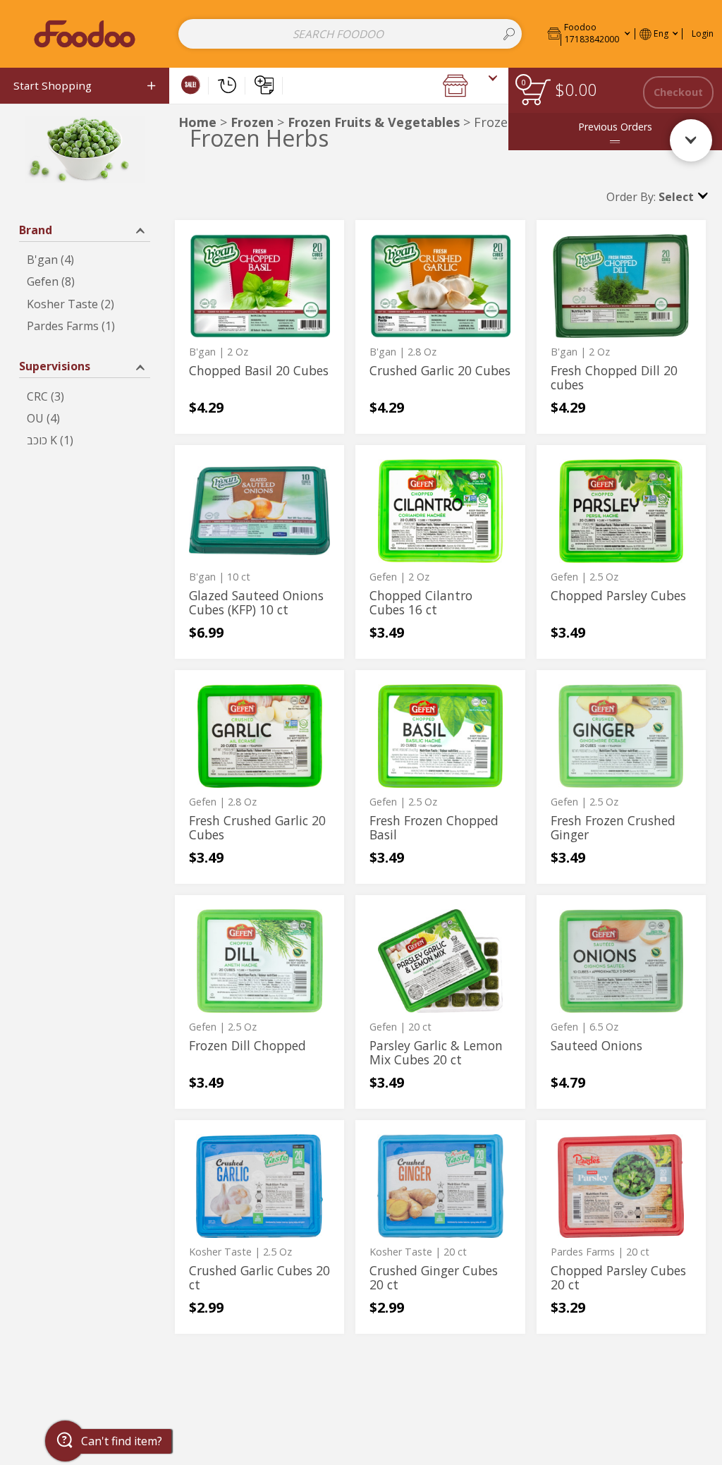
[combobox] (350, 34)
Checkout (678, 92)
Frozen (252, 122)
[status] (535, 92)
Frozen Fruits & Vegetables (374, 122)
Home (197, 122)
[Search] (509, 34)
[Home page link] (84, 33)
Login (703, 33)
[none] (259, 327)
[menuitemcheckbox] (84, 259)
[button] (588, 33)
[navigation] (84, 86)
